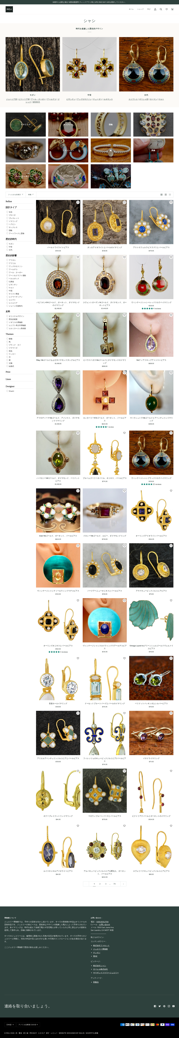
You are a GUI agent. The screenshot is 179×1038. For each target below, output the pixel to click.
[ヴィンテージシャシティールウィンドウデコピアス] (58, 565)
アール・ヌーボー (16, 272)
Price (8, 372)
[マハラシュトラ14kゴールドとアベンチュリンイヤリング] (151, 392)
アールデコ (13, 269)
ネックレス (13, 227)
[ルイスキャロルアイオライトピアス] (58, 845)
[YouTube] (173, 1006)
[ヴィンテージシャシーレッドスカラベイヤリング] (151, 277)
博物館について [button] (10, 918)
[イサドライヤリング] (151, 733)
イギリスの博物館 (16, 322)
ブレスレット (14, 218)
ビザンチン (13, 285)
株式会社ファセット (101, 945)
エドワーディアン (16, 297)
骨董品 (96, 982)
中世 (10, 247)
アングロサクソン (16, 266)
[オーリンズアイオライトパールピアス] (151, 510)
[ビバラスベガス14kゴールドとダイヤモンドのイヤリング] (105, 335)
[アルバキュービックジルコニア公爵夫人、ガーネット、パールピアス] (105, 845)
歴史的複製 (13, 319)
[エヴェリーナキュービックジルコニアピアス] (151, 845)
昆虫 (10, 351)
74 (114, 884)
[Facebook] (155, 1006)
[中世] (89, 64)
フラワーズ (13, 348)
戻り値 (25, 1033)
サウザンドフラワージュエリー (106, 973)
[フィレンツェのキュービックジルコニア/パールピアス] (105, 733)
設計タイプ (11, 207)
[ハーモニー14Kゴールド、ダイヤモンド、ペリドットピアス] (58, 453)
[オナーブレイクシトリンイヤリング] (58, 791)
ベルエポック (14, 279)
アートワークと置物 (16, 233)
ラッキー (12, 354)
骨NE (95, 956)
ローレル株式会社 (100, 969)
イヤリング (13, 221)
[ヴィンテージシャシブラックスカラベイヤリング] (151, 453)
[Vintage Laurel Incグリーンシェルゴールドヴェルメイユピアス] (151, 620)
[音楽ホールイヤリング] (58, 678)
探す (48, 1033)
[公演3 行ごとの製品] (166, 194)
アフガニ (12, 260)
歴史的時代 (11, 239)
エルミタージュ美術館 (17, 328)
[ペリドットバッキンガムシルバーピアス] (151, 678)
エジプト (12, 300)
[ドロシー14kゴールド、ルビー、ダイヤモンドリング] (105, 510)
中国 (10, 291)
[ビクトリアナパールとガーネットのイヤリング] (151, 791)
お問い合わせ (104, 924)
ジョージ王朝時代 (16, 306)
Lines (8, 379)
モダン (11, 244)
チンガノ (96, 953)
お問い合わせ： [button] (97, 918)
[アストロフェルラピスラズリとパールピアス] (151, 222)
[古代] (146, 64)
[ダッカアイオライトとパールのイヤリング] (105, 222)
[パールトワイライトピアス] (58, 222)
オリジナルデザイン (16, 316)
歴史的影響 (11, 255)
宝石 (10, 212)
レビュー (54, 1033)
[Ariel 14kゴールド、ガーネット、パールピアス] (58, 510)
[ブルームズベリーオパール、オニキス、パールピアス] (105, 453)
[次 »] (123, 884)
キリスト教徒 (14, 294)
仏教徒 (11, 282)
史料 (8, 311)
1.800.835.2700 (102, 922)
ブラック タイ (15, 345)
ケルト (11, 288)
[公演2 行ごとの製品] (161, 194)
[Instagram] (169, 1006)
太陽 (10, 363)
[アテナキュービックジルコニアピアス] (151, 565)
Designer (10, 386)
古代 (10, 250)
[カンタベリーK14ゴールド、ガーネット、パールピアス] (105, 392)
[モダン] (33, 64)
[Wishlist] (167, 9)
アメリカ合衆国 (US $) (27, 1025)
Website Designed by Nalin (72, 1033)
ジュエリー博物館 (100, 949)
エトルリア (13, 303)
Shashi (11, 391)
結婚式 (11, 366)
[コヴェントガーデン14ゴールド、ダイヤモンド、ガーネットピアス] (105, 277)
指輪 (10, 230)
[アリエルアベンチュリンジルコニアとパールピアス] (58, 733)
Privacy (33, 1033)
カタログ (41, 1033)
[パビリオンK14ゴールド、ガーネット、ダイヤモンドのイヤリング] (58, 277)
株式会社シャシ (99, 966)
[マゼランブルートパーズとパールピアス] (105, 791)
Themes (10, 334)
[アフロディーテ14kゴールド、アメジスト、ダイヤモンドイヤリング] (58, 392)
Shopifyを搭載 (92, 1033)
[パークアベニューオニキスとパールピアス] (105, 565)
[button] (147, 308)
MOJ (8, 1033)
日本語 (9, 1025)
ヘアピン (12, 224)
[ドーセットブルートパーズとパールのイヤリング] (105, 678)
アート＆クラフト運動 (17, 275)
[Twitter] (160, 1006)
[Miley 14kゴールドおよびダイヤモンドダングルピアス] (58, 335)
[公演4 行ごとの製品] (170, 194)
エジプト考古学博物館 (17, 325)
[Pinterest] (164, 1006)
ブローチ (12, 215)
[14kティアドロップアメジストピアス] (151, 335)
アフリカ (12, 263)
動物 (10, 339)
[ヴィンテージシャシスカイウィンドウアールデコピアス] (105, 620)
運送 (20, 1033)
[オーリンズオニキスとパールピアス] (58, 620)
